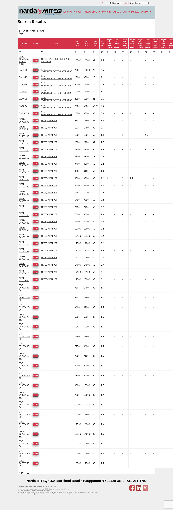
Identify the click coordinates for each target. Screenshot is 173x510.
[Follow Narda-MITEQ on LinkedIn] (138, 490)
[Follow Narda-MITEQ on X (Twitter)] (145, 490)
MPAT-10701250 (24, 228)
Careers (117, 12)
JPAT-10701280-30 (24, 414)
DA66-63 (23, 91)
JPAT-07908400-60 (24, 375)
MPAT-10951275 (24, 235)
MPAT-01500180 (24, 134)
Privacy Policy (52, 486)
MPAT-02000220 (24, 142)
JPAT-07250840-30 (24, 346)
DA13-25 (23, 70)
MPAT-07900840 (24, 221)
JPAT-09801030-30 (24, 385)
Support (106, 12)
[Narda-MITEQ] (41, 15)
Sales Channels (131, 12)
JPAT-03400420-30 (24, 307)
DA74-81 (23, 99)
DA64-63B (24, 113)
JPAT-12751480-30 (24, 424)
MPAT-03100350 (24, 156)
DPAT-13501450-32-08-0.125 (24, 60)
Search (127, 3)
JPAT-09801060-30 (24, 395)
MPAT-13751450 (24, 257)
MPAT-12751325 (24, 250)
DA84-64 (23, 106)
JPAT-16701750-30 (24, 463)
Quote (35, 60)
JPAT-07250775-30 (24, 336)
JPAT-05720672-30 (24, 317)
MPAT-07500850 (24, 214)
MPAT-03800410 (24, 171)
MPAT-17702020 (24, 279)
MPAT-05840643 (24, 192)
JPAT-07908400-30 (24, 365)
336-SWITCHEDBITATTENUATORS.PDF (56, 70)
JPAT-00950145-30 (24, 288)
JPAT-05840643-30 (24, 327)
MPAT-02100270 (24, 149)
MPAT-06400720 (24, 199)
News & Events (92, 12)
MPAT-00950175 (24, 120)
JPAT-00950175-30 (24, 297)
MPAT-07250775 (24, 207)
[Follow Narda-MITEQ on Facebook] (132, 490)
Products (79, 12)
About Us (67, 12)
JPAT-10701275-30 (24, 404)
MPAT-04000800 (24, 178)
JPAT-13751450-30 (24, 434)
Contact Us (147, 12)
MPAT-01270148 (24, 127)
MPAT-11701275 (24, 243)
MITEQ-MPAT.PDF (49, 120)
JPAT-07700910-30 (24, 356)
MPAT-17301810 (24, 272)
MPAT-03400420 (24, 163)
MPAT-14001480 (24, 264)
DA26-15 (23, 84)
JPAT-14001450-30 (24, 453)
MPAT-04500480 (24, 185)
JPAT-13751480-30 (24, 443)
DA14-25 (23, 77)
